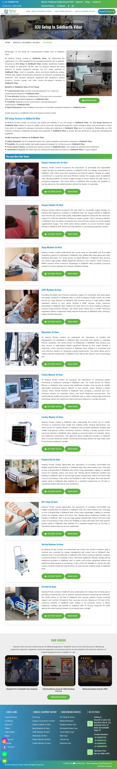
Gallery (7, 728)
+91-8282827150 (11, 2)
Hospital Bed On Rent (51, 459)
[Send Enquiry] (4, 761)
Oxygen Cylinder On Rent (52, 205)
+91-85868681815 (100, 746)
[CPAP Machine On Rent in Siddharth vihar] (22, 306)
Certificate (61, 6)
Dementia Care (65, 743)
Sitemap (8, 743)
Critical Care (64, 739)
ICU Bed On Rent (49, 586)
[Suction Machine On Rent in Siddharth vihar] (22, 561)
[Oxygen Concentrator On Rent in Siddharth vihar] (22, 179)
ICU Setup (36, 717)
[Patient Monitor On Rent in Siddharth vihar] (22, 391)
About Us (79, 2)
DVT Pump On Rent (50, 501)
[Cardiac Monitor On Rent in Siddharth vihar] (22, 433)
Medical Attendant (66, 721)
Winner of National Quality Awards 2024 (57, 2)
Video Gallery (10, 732)
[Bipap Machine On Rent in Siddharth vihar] (22, 264)
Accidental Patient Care (68, 728)
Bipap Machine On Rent (52, 247)
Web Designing (91, 763)
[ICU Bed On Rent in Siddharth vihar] (22, 603)
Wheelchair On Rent (50, 332)
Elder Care (64, 736)
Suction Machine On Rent (52, 544)
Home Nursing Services (63, 11)
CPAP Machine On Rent (51, 289)
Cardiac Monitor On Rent (52, 417)
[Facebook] (68, 6)
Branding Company (105, 766)
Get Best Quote (54, 192)
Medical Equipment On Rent (41, 11)
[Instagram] (73, 6)
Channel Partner (48, 6)
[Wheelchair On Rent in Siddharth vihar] (22, 349)
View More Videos (58, 697)
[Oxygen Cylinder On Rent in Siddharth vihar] (22, 221)
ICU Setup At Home (67, 717)
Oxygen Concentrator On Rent (55, 162)
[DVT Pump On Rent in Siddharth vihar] (22, 518)
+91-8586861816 (100, 743)
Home (28, 11)
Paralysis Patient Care (68, 725)
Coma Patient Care (67, 732)
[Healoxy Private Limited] (10, 11)
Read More (72, 192)
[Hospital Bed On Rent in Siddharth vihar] (22, 476)
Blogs (87, 2)
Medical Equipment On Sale (85, 11)
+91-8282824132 (100, 740)
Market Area (9, 747)
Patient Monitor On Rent (52, 374)
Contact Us (96, 2)
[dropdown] (52, 11)
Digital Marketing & (105, 763)
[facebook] (4, 747)
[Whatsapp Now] (4, 754)
